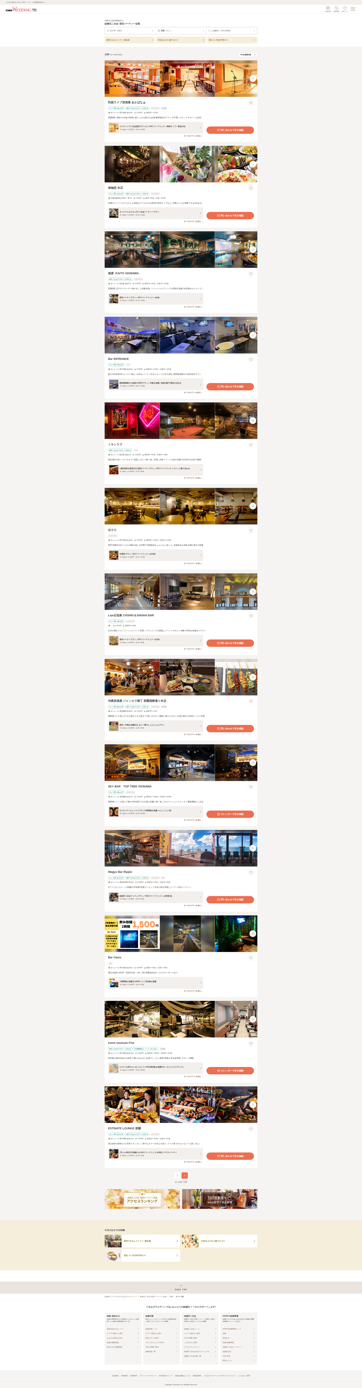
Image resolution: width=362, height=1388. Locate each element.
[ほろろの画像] (181, 506)
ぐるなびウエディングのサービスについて (219, 1376)
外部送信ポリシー (166, 1376)
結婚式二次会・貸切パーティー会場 (153, 1297)
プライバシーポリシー (148, 1376)
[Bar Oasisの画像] (181, 933)
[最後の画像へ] (252, 78)
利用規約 (124, 1376)
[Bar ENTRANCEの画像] (181, 335)
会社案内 (115, 1376)
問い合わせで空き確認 (232, 130)
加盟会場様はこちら (182, 1376)
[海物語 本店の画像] (181, 164)
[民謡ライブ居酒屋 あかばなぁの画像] (181, 78)
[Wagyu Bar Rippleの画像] (181, 848)
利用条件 (133, 1376)
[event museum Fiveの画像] (181, 1019)
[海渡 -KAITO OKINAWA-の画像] (181, 249)
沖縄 (171, 1297)
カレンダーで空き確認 (232, 814)
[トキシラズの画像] (181, 420)
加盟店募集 (197, 1376)
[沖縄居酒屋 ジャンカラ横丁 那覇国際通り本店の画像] (181, 677)
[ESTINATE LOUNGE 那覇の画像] (181, 1104)
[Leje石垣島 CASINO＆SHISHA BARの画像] (181, 591)
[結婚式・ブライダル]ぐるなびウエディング (121, 1297)
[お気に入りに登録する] (251, 103)
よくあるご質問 (244, 1376)
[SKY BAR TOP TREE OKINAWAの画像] (181, 762)
